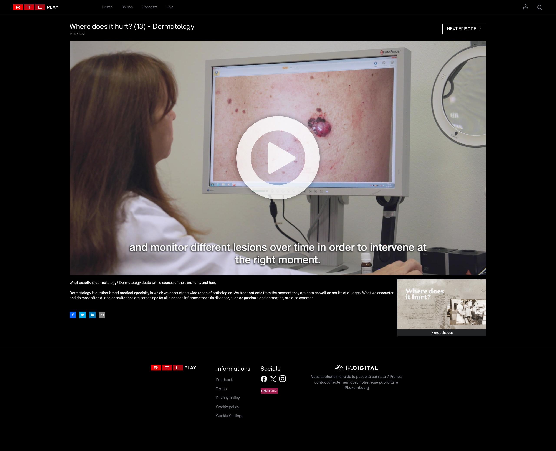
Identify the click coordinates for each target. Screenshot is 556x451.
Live (170, 7)
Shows (127, 7)
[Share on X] (82, 315)
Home (107, 7)
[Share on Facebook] (73, 315)
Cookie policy (227, 407)
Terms (221, 389)
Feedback (224, 380)
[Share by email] (102, 315)
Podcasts (150, 7)
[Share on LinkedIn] (92, 315)
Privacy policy (228, 398)
